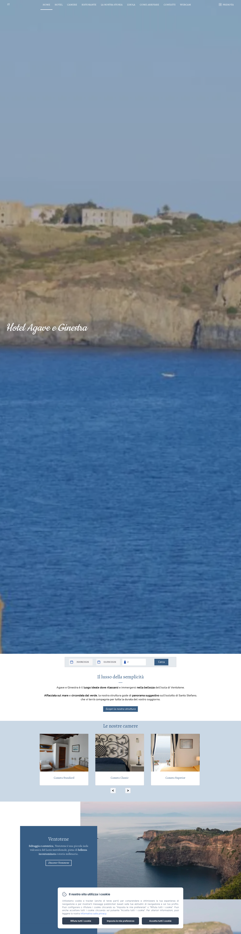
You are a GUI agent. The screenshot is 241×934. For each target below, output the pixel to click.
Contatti (170, 4)
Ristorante (89, 4)
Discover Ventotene (58, 863)
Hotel (59, 4)
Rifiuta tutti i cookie (80, 920)
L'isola (131, 4)
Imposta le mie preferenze (120, 920)
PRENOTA (228, 4)
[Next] (128, 790)
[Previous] (113, 790)
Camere (72, 4)
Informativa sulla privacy (93, 913)
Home (46, 4)
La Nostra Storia (112, 4)
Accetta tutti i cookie (160, 920)
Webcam (185, 4)
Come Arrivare (149, 4)
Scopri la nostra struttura (120, 709)
